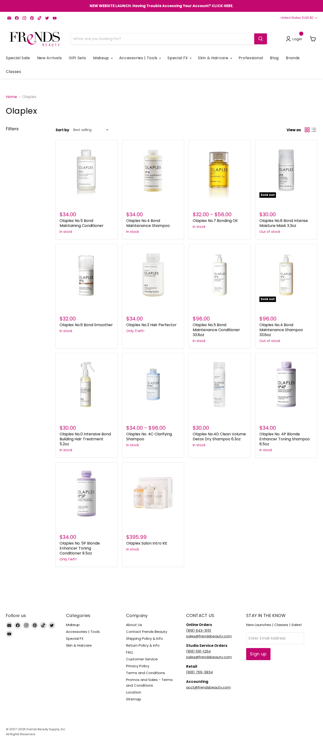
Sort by (62, 130)
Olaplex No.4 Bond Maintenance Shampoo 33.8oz (281, 330)
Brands (293, 58)
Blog (274, 58)
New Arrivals (49, 58)
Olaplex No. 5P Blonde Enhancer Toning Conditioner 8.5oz (80, 548)
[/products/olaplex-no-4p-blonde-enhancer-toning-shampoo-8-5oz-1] (86, 493)
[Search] (260, 38)
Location (133, 692)
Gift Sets (77, 58)
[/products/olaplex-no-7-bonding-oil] (220, 171)
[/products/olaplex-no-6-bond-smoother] (86, 275)
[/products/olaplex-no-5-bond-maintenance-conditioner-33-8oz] (220, 275)
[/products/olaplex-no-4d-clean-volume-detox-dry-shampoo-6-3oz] (220, 384)
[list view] (313, 129)
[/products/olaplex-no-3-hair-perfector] (153, 275)
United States (297, 17)
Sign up (258, 654)
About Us (134, 624)
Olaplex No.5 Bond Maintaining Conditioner (82, 223)
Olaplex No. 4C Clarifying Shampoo (149, 436)
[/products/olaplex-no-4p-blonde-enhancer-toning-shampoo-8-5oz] (286, 384)
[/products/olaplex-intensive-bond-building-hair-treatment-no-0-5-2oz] (86, 384)
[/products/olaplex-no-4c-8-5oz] (153, 384)
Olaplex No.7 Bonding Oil (215, 220)
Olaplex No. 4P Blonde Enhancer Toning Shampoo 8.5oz (284, 439)
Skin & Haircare (213, 58)
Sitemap (133, 699)
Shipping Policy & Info (144, 638)
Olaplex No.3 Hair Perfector (151, 325)
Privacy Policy (137, 665)
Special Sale (18, 58)
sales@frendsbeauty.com (209, 636)
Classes (13, 71)
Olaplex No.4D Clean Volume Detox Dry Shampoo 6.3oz (219, 436)
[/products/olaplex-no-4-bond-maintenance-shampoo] (153, 171)
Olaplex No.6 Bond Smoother (86, 325)
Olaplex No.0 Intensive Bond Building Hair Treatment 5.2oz (85, 439)
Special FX (178, 58)
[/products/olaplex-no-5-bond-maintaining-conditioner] (86, 171)
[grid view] (307, 129)
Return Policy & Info (143, 645)
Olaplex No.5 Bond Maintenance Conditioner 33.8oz (216, 330)
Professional (251, 58)
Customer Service (142, 659)
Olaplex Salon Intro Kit (146, 543)
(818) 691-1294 (198, 651)
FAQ (129, 652)
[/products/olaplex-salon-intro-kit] (153, 493)
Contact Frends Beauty (146, 631)
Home (11, 97)
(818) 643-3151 (198, 630)
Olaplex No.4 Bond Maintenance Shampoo (148, 223)
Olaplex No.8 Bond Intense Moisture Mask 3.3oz (283, 223)
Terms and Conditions (145, 672)
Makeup (101, 58)
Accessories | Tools (139, 58)
